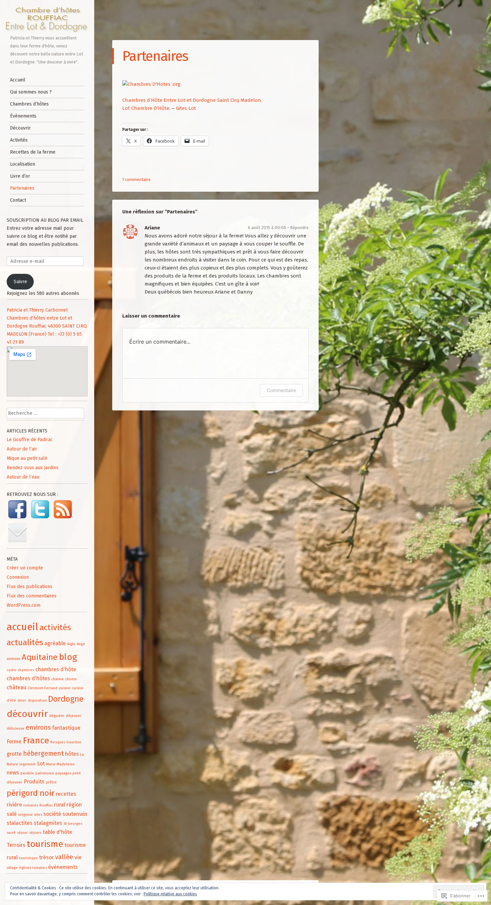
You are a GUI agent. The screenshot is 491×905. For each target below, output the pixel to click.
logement (27, 764)
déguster (56, 716)
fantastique (66, 728)
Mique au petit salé (27, 458)
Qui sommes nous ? (31, 92)
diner (21, 700)
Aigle (71, 644)
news (13, 772)
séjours (35, 833)
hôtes (72, 754)
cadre (11, 670)
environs (38, 727)
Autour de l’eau (23, 477)
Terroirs (16, 845)
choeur (71, 679)
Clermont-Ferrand (42, 688)
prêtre (51, 782)
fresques (57, 742)
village (12, 868)
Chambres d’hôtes (29, 104)
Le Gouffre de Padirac (30, 439)
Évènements (23, 116)
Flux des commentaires (31, 596)
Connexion (18, 577)
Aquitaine (39, 657)
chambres (26, 670)
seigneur (25, 814)
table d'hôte (57, 832)
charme (57, 679)
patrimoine (44, 773)
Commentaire (281, 390)
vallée (64, 857)
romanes (30, 805)
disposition (37, 700)
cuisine (64, 688)
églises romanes (33, 868)
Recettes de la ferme (32, 152)
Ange (81, 644)
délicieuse (15, 728)
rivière (14, 804)
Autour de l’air (22, 449)
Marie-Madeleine (60, 764)
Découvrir (20, 128)
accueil (22, 627)
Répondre (299, 227)
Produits (34, 781)
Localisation (22, 164)
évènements (63, 867)
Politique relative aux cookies (170, 894)
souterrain (74, 814)
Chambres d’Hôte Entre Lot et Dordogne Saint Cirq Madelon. (192, 100)
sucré (11, 833)
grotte (14, 754)
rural (59, 804)
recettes (66, 794)
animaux (13, 659)
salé (12, 814)
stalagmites (48, 823)
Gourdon (73, 742)
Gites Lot (186, 108)
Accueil (17, 80)
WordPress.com (23, 605)
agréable (55, 643)
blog (68, 657)
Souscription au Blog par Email (45, 220)
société (52, 814)
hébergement (43, 753)
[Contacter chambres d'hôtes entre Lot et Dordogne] (17, 542)
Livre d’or (20, 176)
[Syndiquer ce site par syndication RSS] (62, 518)
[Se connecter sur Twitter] (40, 518)
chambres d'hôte (55, 669)
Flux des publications (29, 586)
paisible (27, 773)
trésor (46, 857)
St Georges (72, 824)
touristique (28, 858)
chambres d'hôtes (28, 678)
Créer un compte (25, 568)
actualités (25, 642)
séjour (22, 833)
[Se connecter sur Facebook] (18, 518)
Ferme (14, 741)
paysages (63, 773)
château (16, 687)
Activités (19, 140)
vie (77, 857)
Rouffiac (46, 805)
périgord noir (30, 793)
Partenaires (22, 188)
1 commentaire (136, 179)
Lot (41, 763)
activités (55, 627)
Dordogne (66, 699)
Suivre (20, 282)
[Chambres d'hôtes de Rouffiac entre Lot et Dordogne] (47, 19)
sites (38, 814)
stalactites (19, 823)
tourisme (45, 844)
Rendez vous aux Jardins (32, 468)
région (74, 804)
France (36, 740)
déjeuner (73, 716)
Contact (18, 200)
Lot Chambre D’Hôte (145, 108)
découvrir (27, 713)
